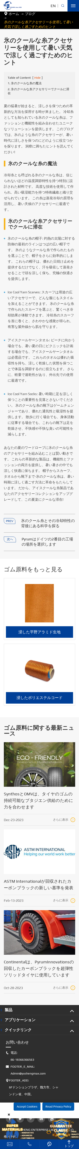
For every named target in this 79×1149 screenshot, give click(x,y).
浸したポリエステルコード (39, 697)
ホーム (14, 14)
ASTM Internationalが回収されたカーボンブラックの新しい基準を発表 (38, 884)
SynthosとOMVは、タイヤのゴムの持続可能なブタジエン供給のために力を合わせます (38, 800)
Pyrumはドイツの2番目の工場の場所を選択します (47, 541)
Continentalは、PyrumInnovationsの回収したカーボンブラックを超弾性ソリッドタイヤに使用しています (39, 968)
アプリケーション (20, 1019)
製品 (8, 1010)
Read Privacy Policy (58, 1106)
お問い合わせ (17, 1042)
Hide (37, 77)
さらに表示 (63, 819)
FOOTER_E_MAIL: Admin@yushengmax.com (26, 1070)
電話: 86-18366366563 (20, 1056)
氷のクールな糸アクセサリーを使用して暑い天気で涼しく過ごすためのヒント (38, 24)
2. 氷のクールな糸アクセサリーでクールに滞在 (38, 91)
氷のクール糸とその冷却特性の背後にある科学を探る (48, 523)
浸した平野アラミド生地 (39, 632)
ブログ (30, 14)
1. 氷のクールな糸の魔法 (25, 83)
